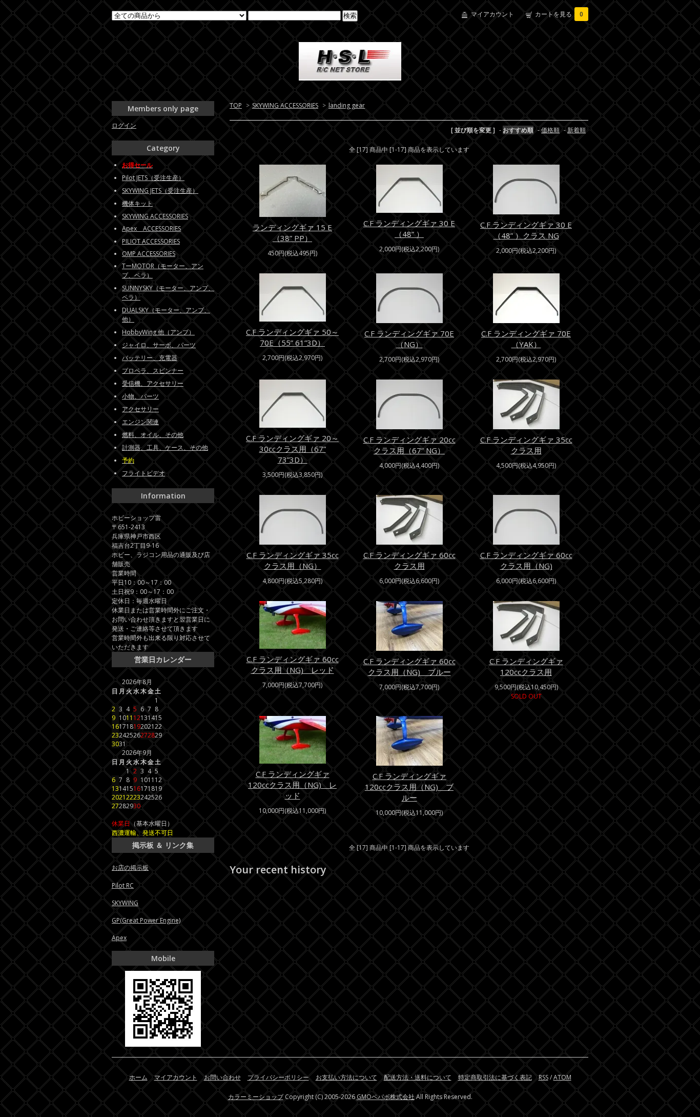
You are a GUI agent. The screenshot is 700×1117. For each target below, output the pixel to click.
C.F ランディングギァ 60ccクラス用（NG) (526, 560)
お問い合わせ (222, 1077)
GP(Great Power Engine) (146, 920)
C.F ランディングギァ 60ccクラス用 (409, 560)
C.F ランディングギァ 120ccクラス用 (526, 666)
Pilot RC (123, 885)
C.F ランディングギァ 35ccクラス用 (526, 444)
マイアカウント (492, 14)
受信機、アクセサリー (152, 383)
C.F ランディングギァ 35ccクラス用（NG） (292, 560)
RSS (543, 1077)
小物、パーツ (140, 396)
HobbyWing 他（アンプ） (158, 332)
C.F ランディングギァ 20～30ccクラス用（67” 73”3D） (292, 449)
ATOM (562, 1077)
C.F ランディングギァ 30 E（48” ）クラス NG (526, 230)
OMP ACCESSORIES (148, 253)
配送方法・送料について (417, 1077)
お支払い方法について (346, 1077)
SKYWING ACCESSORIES (285, 105)
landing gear (346, 105)
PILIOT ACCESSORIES (151, 241)
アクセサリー (140, 409)
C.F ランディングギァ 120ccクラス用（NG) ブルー (409, 787)
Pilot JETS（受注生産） (153, 177)
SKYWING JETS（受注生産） (160, 190)
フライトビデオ (143, 473)
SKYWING (125, 903)
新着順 (576, 130)
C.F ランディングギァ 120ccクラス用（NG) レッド (292, 785)
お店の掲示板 (130, 867)
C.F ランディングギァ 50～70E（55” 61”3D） (292, 337)
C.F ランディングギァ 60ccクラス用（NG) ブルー (409, 666)
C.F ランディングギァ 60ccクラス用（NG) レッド (292, 664)
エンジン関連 (140, 421)
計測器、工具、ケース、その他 (165, 447)
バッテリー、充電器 (149, 357)
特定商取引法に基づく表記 (495, 1077)
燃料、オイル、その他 (152, 434)
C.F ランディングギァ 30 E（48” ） (409, 228)
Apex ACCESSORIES (151, 228)
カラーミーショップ (255, 1096)
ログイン (124, 125)
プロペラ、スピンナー (152, 370)
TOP (236, 105)
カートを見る (559, 14)
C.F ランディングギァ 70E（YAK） (526, 338)
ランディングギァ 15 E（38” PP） (292, 232)
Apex (119, 937)
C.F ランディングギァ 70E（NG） (409, 338)
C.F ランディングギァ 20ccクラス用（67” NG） (409, 444)
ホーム (138, 1077)
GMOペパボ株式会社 (386, 1096)
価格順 (550, 130)
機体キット (137, 203)
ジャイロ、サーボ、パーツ (159, 345)
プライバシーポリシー (278, 1077)
